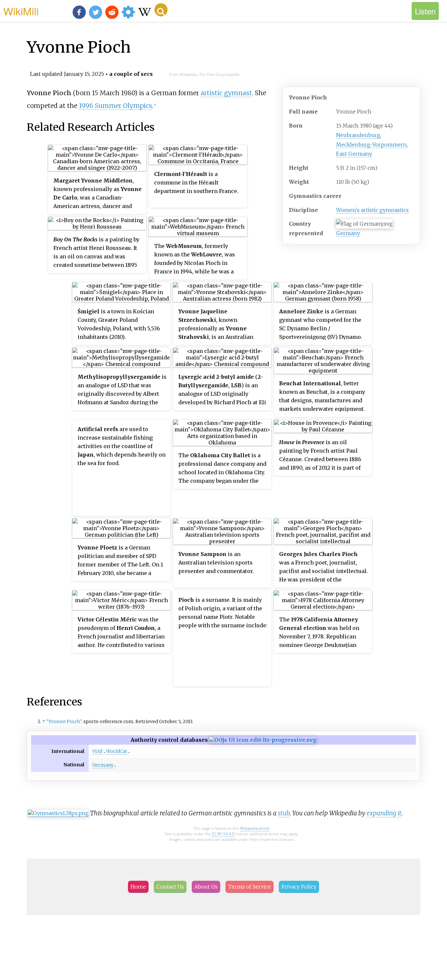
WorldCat (116, 751)
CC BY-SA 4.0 (223, 834)
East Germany (354, 153)
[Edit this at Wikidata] (262, 740)
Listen (425, 11)
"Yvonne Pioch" (63, 721)
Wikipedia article (255, 828)
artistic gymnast (226, 93)
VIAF (97, 751)
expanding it (384, 813)
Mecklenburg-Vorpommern (371, 144)
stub (284, 813)
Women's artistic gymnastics (372, 210)
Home (138, 886)
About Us (206, 886)
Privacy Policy (298, 886)
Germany (348, 233)
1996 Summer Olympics (115, 106)
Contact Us (170, 886)
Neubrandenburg (358, 135)
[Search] (161, 9)
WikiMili (21, 10)
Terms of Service (249, 886)
